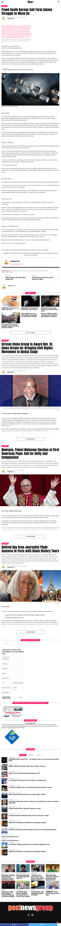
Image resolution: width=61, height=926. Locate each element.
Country (15, 687)
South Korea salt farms (42, 270)
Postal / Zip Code (6, 687)
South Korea (31, 270)
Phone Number (5, 692)
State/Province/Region (18, 682)
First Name (4, 663)
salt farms (24, 270)
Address (4, 673)
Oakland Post (11, 18)
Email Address (6, 659)
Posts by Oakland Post (16, 264)
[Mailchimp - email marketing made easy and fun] (20, 697)
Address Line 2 (5, 678)
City (3, 682)
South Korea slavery (7, 272)
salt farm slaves (15, 270)
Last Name (4, 668)
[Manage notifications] (57, 923)
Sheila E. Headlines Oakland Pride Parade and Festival (18, 69)
